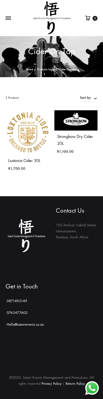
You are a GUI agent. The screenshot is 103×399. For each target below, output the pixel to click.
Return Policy (75, 383)
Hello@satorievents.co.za (25, 324)
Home (29, 69)
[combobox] (89, 97)
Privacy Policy (51, 383)
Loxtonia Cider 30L (24, 160)
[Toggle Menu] (8, 18)
